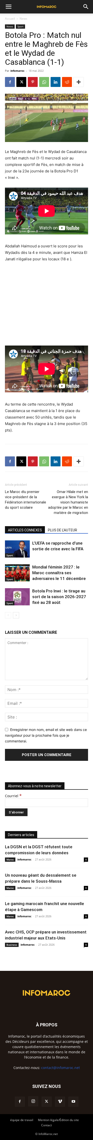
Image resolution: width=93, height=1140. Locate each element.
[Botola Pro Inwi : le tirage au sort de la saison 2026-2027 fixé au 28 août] (17, 596)
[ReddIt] (67, 82)
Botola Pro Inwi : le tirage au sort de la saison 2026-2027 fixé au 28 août (59, 596)
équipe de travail (21, 1120)
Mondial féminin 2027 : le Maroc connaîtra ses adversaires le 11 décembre (59, 573)
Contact (46, 1125)
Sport (20, 26)
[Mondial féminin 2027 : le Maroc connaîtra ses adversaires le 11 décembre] (17, 572)
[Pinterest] (33, 82)
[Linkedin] (56, 82)
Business (11, 944)
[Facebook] (10, 82)
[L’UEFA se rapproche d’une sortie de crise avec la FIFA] (17, 549)
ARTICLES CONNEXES (25, 530)
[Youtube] (73, 1102)
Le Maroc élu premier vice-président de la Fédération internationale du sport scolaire (25, 500)
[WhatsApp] (44, 82)
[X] (21, 82)
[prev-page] (8, 615)
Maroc (10, 859)
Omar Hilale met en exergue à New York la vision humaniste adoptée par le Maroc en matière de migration (68, 502)
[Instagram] (33, 1101)
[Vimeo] (60, 1102)
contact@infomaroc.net (60, 1067)
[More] (78, 82)
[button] (8, 6)
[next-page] (16, 615)
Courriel (13, 795)
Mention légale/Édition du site (58, 1120)
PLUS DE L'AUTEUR (62, 530)
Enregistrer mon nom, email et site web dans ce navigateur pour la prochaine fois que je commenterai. (46, 735)
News (23, 18)
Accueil (10, 18)
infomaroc (17, 70)
